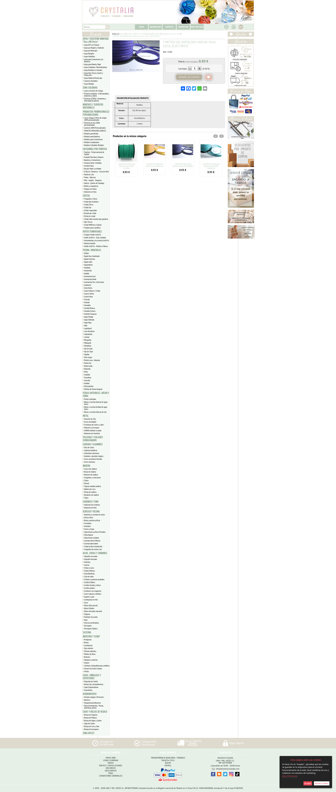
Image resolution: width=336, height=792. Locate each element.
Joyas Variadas (89, 83)
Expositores (88, 690)
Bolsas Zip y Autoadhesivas (93, 684)
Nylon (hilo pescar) (91, 605)
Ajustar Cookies (322, 783)
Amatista (87, 267)
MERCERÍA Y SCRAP (91, 636)
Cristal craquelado (90, 210)
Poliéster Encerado (91, 617)
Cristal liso (87, 207)
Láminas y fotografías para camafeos (96, 665)
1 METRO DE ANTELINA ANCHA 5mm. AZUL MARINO (155, 165)
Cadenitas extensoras (91, 453)
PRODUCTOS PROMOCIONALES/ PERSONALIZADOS (96, 113)
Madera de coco (89, 489)
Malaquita (87, 342)
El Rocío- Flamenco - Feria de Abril (96, 171)
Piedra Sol (87, 363)
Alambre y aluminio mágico (93, 456)
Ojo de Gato (88, 348)
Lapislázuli (88, 328)
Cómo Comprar (110, 761)
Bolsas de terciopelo (91, 729)
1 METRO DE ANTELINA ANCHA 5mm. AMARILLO (126, 165)
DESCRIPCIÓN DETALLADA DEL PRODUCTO (133, 98)
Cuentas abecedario (91, 543)
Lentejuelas (88, 645)
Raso (86, 620)
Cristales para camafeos (92, 227)
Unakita (86, 383)
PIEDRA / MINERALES (92, 250)
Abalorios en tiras (90, 191)
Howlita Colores (89, 311)
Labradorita (88, 334)
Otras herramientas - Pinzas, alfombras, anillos (94, 706)
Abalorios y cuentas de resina (94, 514)
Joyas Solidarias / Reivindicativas (95, 67)
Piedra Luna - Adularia (92, 360)
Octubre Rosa (89, 165)
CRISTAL (86, 195)
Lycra (86, 602)
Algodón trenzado (90, 559)
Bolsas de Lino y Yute (91, 726)
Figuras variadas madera (92, 486)
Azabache (87, 285)
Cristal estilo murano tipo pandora (96, 219)
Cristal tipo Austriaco (91, 201)
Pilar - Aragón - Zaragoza (92, 180)
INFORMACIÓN (155, 26)
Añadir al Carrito (189, 77)
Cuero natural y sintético (92, 593)
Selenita (87, 380)
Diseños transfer (89, 243)
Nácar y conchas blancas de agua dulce (95, 403)
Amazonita (88, 270)
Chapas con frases (90, 189)
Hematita (87, 305)
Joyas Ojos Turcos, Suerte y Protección (93, 74)
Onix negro (88, 357)
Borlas (86, 642)
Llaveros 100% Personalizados (95, 127)
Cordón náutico (89, 588)
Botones (87, 657)
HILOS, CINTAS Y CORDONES (95, 553)
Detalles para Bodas (91, 133)
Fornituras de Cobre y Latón (94, 424)
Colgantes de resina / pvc (93, 549)
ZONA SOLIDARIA (90, 87)
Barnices (87, 700)
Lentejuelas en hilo (91, 599)
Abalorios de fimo (90, 507)
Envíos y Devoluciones (110, 766)
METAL (85, 415)
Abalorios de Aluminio (92, 433)
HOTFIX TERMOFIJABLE (92, 231)
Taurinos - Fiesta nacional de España (94, 153)
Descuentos (111, 771)
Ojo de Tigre (88, 351)
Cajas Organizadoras (91, 687)
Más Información (290, 776)
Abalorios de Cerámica (92, 504)
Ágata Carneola (89, 259)
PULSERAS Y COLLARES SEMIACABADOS (93, 439)
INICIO (141, 26)
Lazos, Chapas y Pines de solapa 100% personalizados (95, 118)
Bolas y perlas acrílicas (92, 520)
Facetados (87, 523)
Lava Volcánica (89, 331)
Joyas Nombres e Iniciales (93, 70)
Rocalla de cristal (90, 213)
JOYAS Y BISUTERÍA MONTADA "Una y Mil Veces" (96, 40)
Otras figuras (88, 534)
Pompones (88, 639)
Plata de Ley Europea (91, 427)
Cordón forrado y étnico (92, 585)
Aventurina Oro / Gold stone (94, 282)
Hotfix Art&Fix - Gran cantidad (95, 237)
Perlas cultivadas (90, 399)
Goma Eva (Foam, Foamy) (93, 668)
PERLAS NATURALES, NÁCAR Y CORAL (96, 394)
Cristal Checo (88, 204)
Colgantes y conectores (92, 477)
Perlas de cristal (89, 216)
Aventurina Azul (90, 276)
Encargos (111, 768)
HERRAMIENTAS (90, 694)
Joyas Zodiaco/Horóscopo (93, 78)
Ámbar (86, 253)
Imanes (86, 662)
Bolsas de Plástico (90, 717)
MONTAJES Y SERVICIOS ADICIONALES (93, 106)
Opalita (86, 354)
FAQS (110, 773)
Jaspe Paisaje (88, 316)
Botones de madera (91, 474)
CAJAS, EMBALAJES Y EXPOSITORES (92, 677)
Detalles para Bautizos (92, 136)
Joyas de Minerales (90, 50)
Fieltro (86, 671)
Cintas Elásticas (89, 570)
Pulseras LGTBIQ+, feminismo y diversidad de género (95, 99)
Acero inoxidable (90, 421)
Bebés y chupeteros (91, 186)
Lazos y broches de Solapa (93, 90)
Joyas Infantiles (89, 56)
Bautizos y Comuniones (92, 160)
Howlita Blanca (89, 308)
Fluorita (87, 299)
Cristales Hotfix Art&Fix (92, 234)
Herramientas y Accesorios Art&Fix (96, 240)
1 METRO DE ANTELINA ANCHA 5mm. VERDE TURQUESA (182, 166)
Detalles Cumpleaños (91, 142)
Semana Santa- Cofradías (92, 163)
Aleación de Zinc (90, 419)
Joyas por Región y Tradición (94, 47)
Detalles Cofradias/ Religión (94, 145)
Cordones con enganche (92, 591)
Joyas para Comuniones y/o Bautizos (93, 60)
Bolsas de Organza (90, 714)
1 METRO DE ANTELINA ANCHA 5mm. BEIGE (211, 165)
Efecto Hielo (88, 517)
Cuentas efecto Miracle (92, 540)
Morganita (87, 340)
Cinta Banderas (89, 573)
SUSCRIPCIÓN (183, 26)
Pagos (111, 763)
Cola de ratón (89, 576)
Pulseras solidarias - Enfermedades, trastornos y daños (96, 94)
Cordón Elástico (89, 582)
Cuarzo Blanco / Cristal (92, 290)
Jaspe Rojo (87, 322)
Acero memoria (89, 462)
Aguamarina (88, 264)
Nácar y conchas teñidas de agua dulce (95, 408)
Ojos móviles (88, 648)
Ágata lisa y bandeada (91, 256)
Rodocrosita (88, 366)
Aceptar (307, 783)
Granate (87, 302)
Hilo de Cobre (89, 447)
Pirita (86, 371)
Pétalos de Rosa (89, 654)
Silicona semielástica (91, 622)
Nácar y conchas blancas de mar (95, 412)
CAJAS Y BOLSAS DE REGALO (95, 711)
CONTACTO (169, 26)
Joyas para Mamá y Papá (92, 64)
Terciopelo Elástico (91, 628)
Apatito (86, 273)
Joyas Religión (89, 53)
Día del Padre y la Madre (92, 168)
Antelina (87, 562)
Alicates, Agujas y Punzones (94, 697)
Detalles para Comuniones (93, 139)
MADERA (86, 465)
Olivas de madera (90, 492)
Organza (87, 614)
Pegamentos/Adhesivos (92, 702)
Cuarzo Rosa (88, 296)
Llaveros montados (91, 81)
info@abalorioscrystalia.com (227, 769)
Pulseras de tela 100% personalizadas (92, 123)
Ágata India (88, 261)
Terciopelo (88, 625)
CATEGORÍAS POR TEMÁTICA (95, 149)
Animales (87, 526)
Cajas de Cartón (89, 723)
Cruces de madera (90, 468)
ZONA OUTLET (88, 733)
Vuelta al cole (89, 174)
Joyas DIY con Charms (91, 45)
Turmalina (87, 377)
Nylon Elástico (89, 608)
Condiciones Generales (110, 776)
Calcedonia (88, 288)
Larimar (86, 337)
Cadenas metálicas (90, 450)
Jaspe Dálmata (89, 319)
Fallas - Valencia (90, 177)
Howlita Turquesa (90, 314)
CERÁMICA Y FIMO (90, 501)
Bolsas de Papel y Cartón (93, 720)
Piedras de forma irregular (93, 389)
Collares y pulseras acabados (94, 579)
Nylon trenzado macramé (93, 611)
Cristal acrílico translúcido (93, 546)
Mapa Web (111, 758)
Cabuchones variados (91, 537)
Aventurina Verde (90, 279)
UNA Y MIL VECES (197, 26)
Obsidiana (87, 345)
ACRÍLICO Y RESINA (91, 511)
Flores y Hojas (89, 529)
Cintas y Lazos (89, 567)
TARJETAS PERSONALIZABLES (95, 130)
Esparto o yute (89, 596)
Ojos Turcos (88, 222)
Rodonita (87, 368)
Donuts (86, 483)
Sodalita (87, 374)
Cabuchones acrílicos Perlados (95, 532)
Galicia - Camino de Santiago (94, 183)
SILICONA (87, 632)
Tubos (86, 497)
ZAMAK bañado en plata (92, 430)
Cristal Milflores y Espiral (92, 224)
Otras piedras (88, 386)
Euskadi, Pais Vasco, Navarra (93, 157)
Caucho (86, 565)
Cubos (86, 480)
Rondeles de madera (91, 495)
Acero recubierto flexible (93, 459)
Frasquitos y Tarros (90, 198)
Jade (85, 325)
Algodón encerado (90, 556)
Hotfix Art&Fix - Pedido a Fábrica (96, 246)
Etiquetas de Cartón (91, 681)
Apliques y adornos (91, 659)
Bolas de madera (90, 471)
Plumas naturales (90, 651)
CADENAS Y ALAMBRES (93, 444)
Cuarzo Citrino (89, 293)
